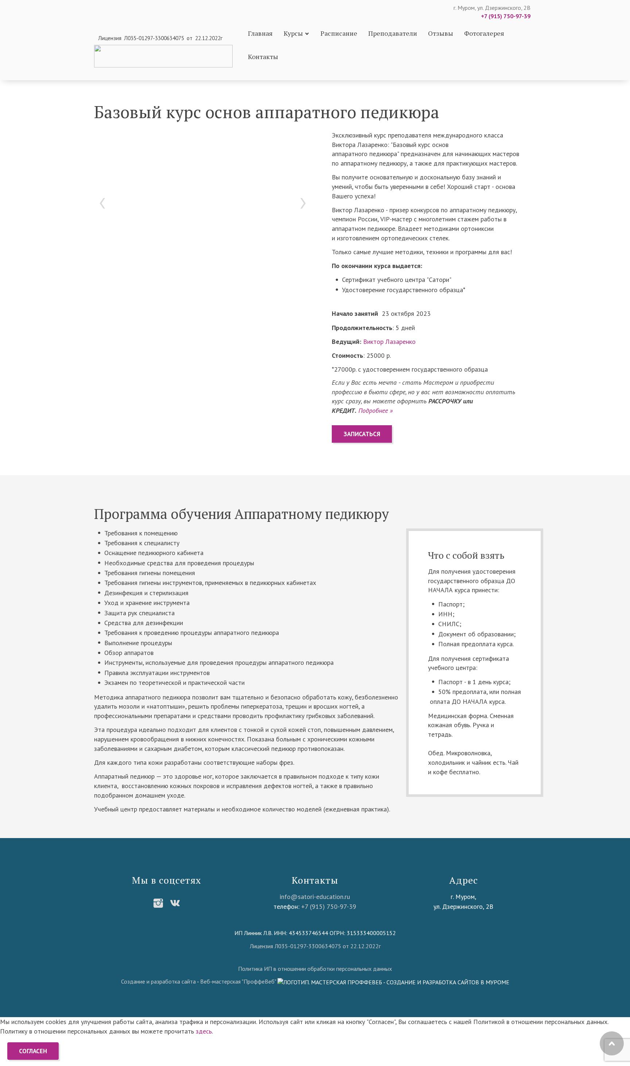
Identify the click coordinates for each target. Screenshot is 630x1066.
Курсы (293, 33)
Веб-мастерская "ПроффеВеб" (238, 981)
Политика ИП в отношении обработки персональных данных (315, 968)
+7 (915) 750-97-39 (505, 16)
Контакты (263, 56)
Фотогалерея (484, 33)
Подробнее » (375, 410)
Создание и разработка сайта (158, 981)
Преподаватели (392, 33)
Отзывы (440, 33)
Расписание (338, 33)
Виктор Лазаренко (389, 341)
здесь (204, 1031)
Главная (260, 33)
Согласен (33, 1051)
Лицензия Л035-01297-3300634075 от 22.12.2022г (315, 946)
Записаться (361, 434)
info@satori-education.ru (315, 896)
